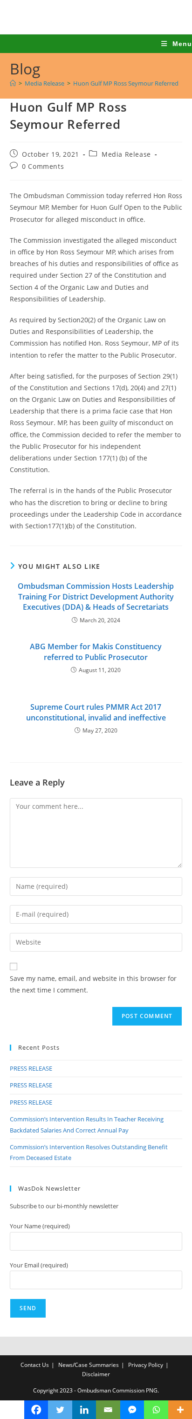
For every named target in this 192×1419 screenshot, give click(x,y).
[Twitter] (60, 1409)
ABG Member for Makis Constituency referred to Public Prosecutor (96, 651)
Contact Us (35, 1365)
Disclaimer (96, 1374)
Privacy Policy (145, 1365)
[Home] (13, 83)
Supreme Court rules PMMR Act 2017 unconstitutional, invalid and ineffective (96, 712)
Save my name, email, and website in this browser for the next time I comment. (93, 984)
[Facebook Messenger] (132, 1409)
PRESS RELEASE (31, 1068)
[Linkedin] (84, 1409)
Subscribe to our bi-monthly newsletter (64, 1206)
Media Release (126, 154)
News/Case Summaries (88, 1365)
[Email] (108, 1409)
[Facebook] (36, 1409)
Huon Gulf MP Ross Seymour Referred (125, 83)
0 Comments (43, 166)
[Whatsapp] (156, 1409)
